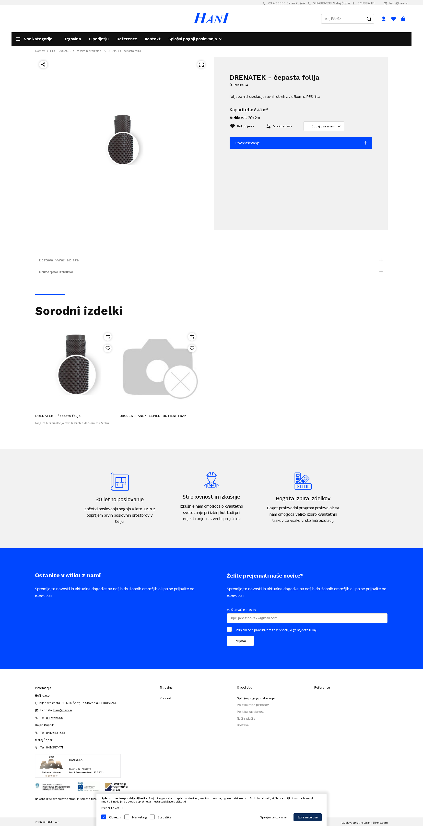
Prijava (240, 641)
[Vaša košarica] (403, 19)
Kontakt (153, 38)
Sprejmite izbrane (273, 817)
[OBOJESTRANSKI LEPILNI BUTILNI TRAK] (159, 369)
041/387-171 (366, 3)
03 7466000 (276, 3)
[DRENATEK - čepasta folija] (75, 369)
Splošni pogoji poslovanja (192, 38)
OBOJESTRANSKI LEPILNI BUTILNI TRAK (153, 416)
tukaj (313, 630)
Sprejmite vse (307, 817)
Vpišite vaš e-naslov (241, 610)
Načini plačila (246, 718)
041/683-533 (322, 3)
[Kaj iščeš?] (369, 19)
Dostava (243, 725)
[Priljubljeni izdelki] (394, 19)
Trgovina (72, 38)
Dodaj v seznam (323, 126)
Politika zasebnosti (251, 712)
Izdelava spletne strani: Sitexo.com (364, 822)
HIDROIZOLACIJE (60, 50)
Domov (40, 50)
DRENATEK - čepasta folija (124, 50)
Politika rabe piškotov (253, 705)
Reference (127, 38)
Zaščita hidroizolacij (89, 50)
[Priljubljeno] (108, 348)
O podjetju (99, 38)
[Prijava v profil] (384, 19)
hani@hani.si (398, 3)
